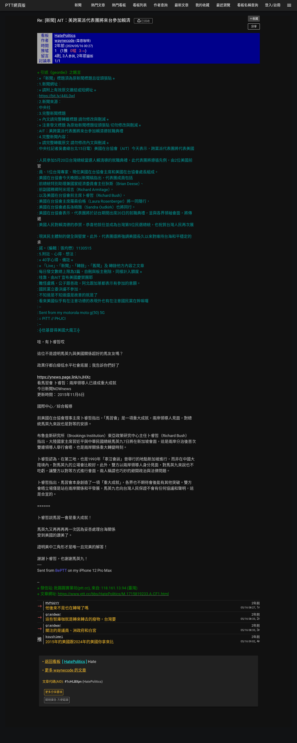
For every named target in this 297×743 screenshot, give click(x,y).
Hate (69, 661)
